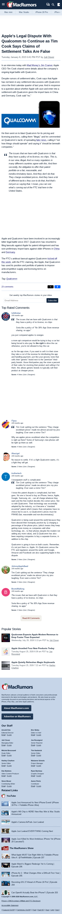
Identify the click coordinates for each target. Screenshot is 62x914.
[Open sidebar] (58, 5)
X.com (9, 735)
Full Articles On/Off (23, 910)
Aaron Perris (36, 781)
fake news (41, 140)
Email (3, 735)
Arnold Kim (6, 730)
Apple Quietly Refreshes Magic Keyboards (33, 662)
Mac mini (8, 12)
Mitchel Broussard (9, 750)
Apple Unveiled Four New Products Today (32, 648)
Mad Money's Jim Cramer (39, 65)
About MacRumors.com (16, 708)
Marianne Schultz (38, 761)
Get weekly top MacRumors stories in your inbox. (31, 295)
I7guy (14, 421)
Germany (10, 252)
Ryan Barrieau (36, 771)
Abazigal (15, 453)
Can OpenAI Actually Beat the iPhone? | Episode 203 (34, 892)
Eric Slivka (35, 730)
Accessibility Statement (10, 905)
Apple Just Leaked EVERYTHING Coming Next (32, 831)
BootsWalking (17, 589)
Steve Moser (6, 781)
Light (52, 910)
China (56, 248)
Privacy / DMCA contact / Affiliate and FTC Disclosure (21, 901)
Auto (47, 910)
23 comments (7, 287)
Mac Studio (24, 12)
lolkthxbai (16, 313)
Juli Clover (49, 57)
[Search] (54, 4)
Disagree (31, 374)
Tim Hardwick (36, 750)
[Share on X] (51, 286)
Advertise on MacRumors (17, 716)
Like (24, 374)
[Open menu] (3, 4)
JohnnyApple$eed (19, 566)
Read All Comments (31, 618)
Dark (57, 910)
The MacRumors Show (22, 848)
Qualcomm (11, 278)
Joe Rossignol (36, 740)
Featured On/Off (8, 910)
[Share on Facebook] (57, 286)
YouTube (11, 796)
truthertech (16, 473)
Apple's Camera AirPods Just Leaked (27, 822)
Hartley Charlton (8, 761)
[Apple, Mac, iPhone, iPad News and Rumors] (22, 8)
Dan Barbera (6, 771)
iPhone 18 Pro (42, 12)
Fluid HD (40, 910)
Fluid (34, 910)
